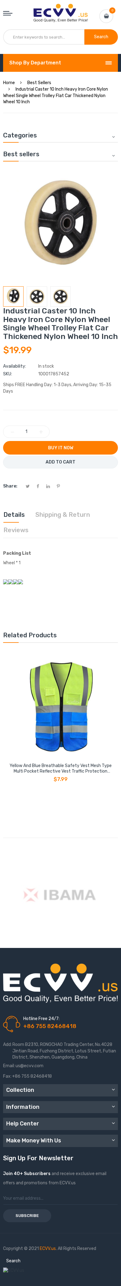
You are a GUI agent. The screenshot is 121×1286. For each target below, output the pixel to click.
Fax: (7, 1076)
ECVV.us (48, 1248)
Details (14, 514)
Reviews (16, 530)
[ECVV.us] (61, 10)
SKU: (7, 374)
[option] (13, 296)
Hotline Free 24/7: (41, 1018)
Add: (7, 1044)
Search (13, 1261)
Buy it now (60, 448)
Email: (9, 1065)
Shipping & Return (62, 514)
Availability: (14, 366)
